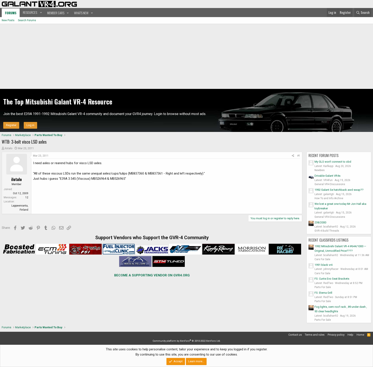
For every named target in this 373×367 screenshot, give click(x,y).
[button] (32, 12)
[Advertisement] (186, 56)
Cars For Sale (322, 259)
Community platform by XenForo (187, 341)
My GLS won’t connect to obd (333, 161)
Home (360, 334)
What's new (81, 12)
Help (350, 334)
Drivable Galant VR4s (327, 175)
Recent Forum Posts (323, 155)
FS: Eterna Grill (323, 292)
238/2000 (320, 222)
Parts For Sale (323, 287)
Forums (10, 12)
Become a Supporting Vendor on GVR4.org (152, 275)
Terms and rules (314, 334)
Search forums (27, 20)
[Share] (293, 156)
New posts (8, 20)
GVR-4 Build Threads (327, 230)
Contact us (295, 334)
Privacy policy (336, 334)
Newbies (320, 170)
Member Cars (55, 12)
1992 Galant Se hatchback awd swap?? (339, 189)
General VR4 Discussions (330, 184)
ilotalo (9, 148)
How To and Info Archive (329, 198)
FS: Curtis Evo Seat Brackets (332, 278)
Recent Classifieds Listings (328, 240)
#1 (298, 155)
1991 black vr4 (323, 264)
